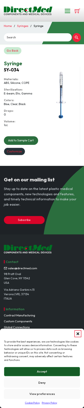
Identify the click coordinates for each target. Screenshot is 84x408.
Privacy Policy (49, 402)
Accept (42, 371)
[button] (78, 334)
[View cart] (77, 11)
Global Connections (17, 327)
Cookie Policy (32, 402)
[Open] (67, 11)
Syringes (22, 26)
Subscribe (24, 220)
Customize (14, 151)
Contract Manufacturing (19, 315)
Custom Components (18, 321)
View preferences (42, 394)
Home (8, 26)
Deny (42, 383)
